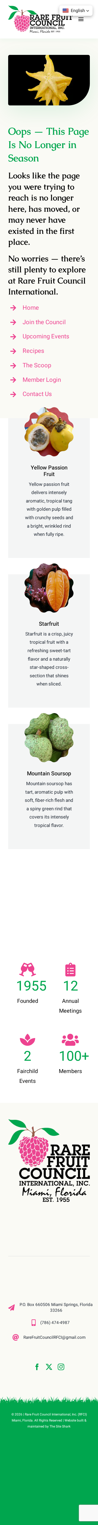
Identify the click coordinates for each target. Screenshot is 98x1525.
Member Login (42, 380)
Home (31, 307)
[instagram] (61, 1367)
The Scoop (37, 365)
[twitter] (49, 1367)
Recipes (33, 351)
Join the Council (44, 322)
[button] (76, 11)
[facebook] (37, 1367)
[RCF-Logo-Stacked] (49, 1121)
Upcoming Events (46, 336)
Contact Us (37, 394)
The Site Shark (60, 1426)
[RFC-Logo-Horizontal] (40, 8)
